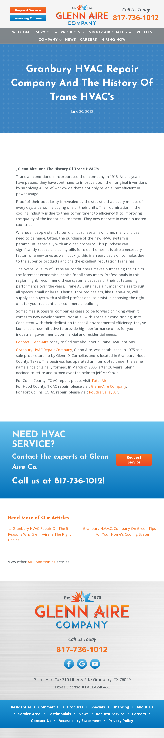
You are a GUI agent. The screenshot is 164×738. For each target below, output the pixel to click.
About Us (145, 707)
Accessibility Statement (80, 720)
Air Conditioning (42, 561)
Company (48, 40)
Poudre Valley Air (103, 392)
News (70, 40)
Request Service (110, 713)
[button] (56, 32)
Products (70, 32)
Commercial (49, 707)
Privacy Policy (120, 720)
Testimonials (59, 713)
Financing (120, 707)
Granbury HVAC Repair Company (44, 349)
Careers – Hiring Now (103, 40)
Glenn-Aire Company (108, 386)
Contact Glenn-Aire (32, 342)
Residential (21, 707)
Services (45, 32)
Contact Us (41, 720)
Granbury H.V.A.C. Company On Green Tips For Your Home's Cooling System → (119, 531)
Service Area (29, 713)
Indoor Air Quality (107, 32)
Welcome (22, 32)
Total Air (98, 380)
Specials (143, 32)
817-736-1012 (78, 481)
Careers (139, 713)
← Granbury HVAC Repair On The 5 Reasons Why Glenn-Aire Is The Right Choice (39, 534)
